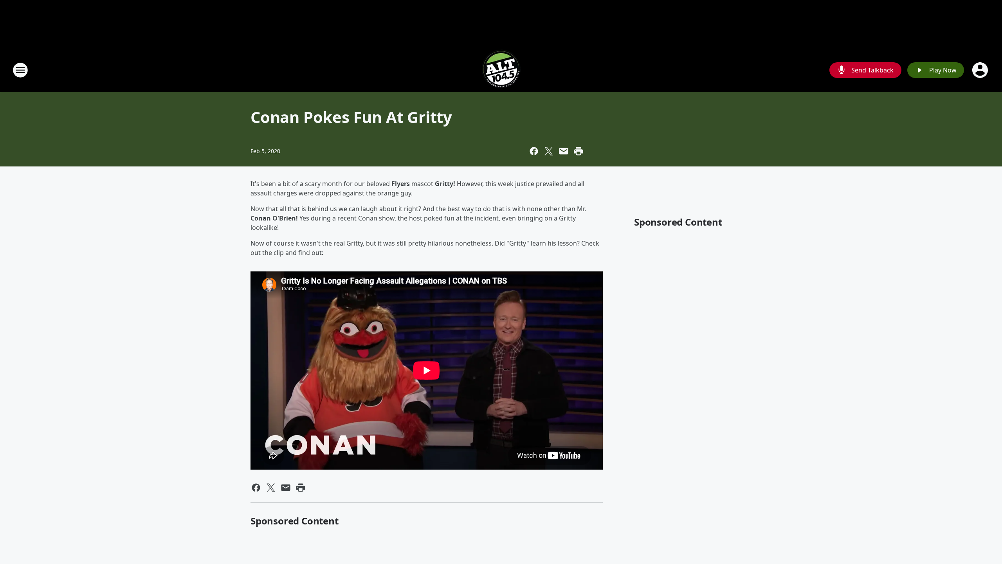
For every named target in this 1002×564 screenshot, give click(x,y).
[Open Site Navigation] (20, 70)
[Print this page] (578, 151)
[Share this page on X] (548, 151)
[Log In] (980, 70)
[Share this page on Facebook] (533, 151)
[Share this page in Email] (563, 151)
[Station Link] (501, 69)
